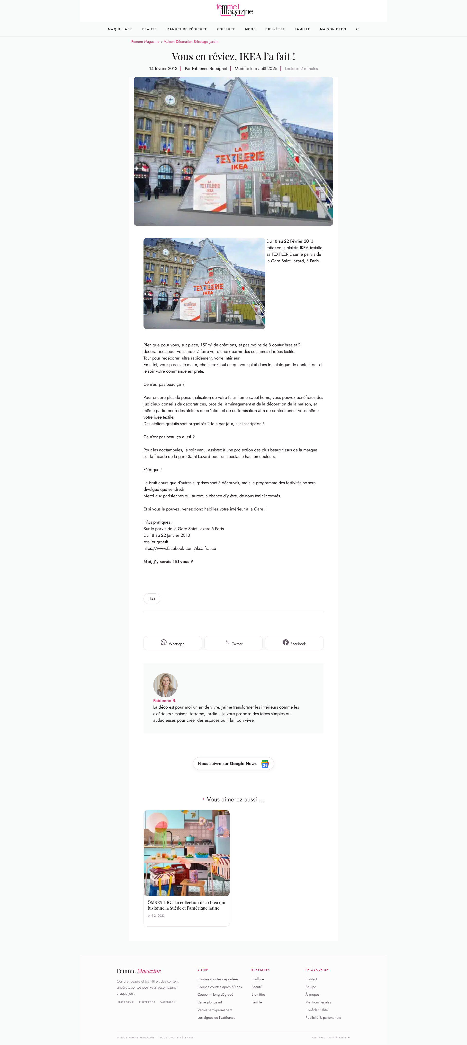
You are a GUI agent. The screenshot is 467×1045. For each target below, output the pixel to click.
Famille (302, 29)
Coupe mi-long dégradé (215, 994)
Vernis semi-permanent (215, 1010)
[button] (357, 29)
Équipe (310, 987)
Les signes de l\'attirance (216, 1017)
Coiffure (226, 29)
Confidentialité (316, 1010)
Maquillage (120, 29)
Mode (250, 29)
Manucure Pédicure (187, 29)
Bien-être (258, 994)
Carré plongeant (210, 1002)
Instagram (126, 1002)
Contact (311, 979)
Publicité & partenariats (323, 1017)
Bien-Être (275, 29)
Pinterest (147, 1002)
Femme (139, 971)
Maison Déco (333, 29)
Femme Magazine (145, 41)
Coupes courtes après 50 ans (220, 987)
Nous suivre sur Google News (228, 763)
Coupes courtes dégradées (218, 979)
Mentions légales (318, 1002)
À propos (312, 994)
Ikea (152, 598)
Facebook (168, 1002)
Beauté (149, 29)
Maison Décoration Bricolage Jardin (191, 41)
